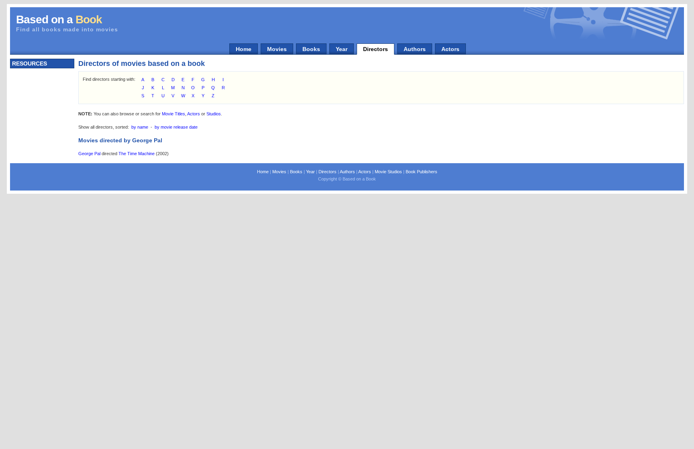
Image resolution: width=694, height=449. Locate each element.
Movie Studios (388, 171)
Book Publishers (421, 171)
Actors (450, 49)
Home (243, 49)
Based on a (59, 19)
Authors (415, 49)
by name (139, 127)
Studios (213, 113)
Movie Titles (173, 113)
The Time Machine (136, 153)
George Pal (89, 153)
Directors (375, 49)
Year (341, 49)
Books (311, 49)
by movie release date (176, 127)
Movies (277, 49)
